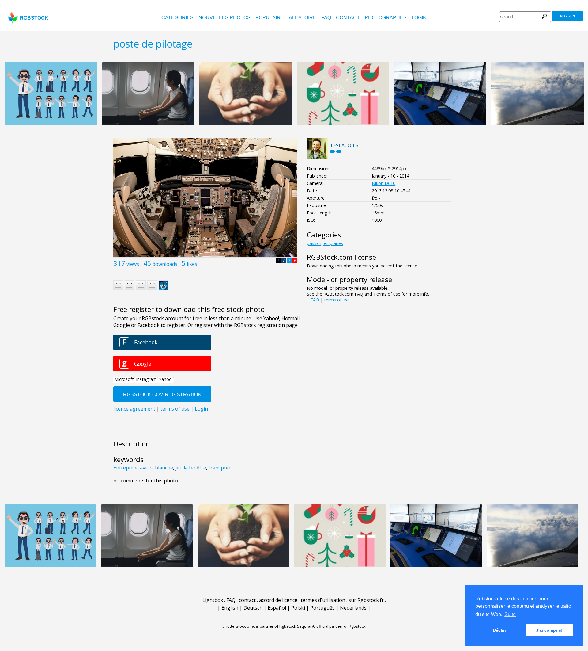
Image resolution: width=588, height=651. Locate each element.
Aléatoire (302, 17)
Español (277, 607)
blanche (164, 467)
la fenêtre (195, 467)
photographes (386, 17)
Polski (298, 607)
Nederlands (353, 607)
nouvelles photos (224, 17)
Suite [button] (510, 614)
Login (419, 17)
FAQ (326, 17)
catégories (177, 17)
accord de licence (278, 600)
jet (178, 467)
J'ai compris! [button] (549, 630)
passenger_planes (325, 243)
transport (220, 467)
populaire (269, 17)
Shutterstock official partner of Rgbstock (259, 626)
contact (348, 17)
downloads (165, 264)
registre (568, 16)
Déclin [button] (499, 630)
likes (192, 264)
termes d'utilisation (323, 600)
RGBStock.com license (341, 257)
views (132, 264)
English (229, 607)
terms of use (337, 300)
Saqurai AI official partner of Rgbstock (331, 626)
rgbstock (34, 18)
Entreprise (125, 467)
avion (146, 467)
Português (322, 607)
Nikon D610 (383, 183)
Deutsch (252, 607)
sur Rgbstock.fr (366, 600)
